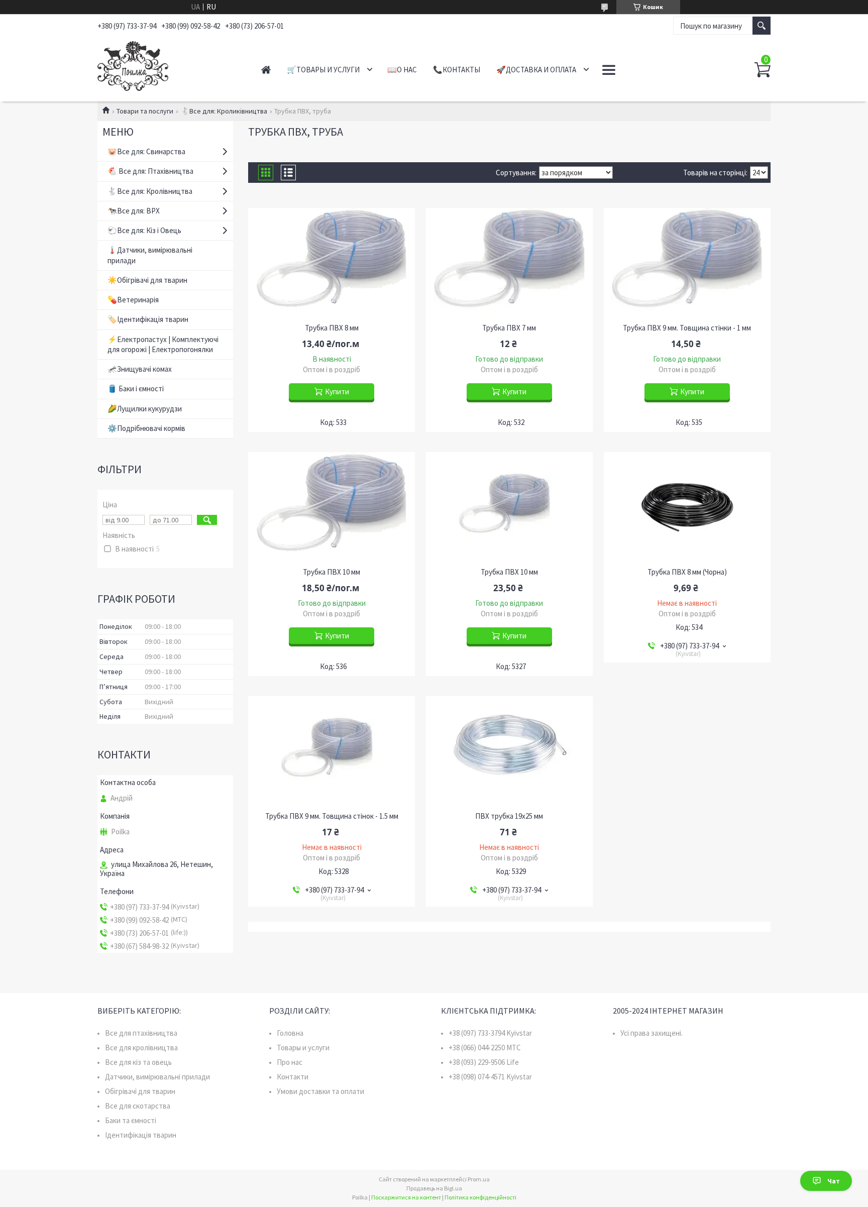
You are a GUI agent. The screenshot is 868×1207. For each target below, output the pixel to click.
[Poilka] (168, 64)
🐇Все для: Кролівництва (149, 191)
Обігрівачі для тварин (140, 1091)
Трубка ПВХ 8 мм (332, 328)
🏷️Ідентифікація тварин (147, 319)
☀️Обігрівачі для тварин (147, 280)
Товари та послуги (145, 111)
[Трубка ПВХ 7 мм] (509, 263)
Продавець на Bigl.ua (434, 1188)
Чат (833, 1180)
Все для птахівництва (141, 1033)
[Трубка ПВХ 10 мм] (331, 507)
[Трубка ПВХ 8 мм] (331, 263)
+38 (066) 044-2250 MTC (485, 1047)
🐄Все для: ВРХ (133, 210)
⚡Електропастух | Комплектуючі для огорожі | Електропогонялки (163, 344)
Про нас (289, 1062)
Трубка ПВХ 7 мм (509, 328)
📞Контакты (456, 69)
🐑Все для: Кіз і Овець (144, 230)
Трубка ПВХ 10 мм (331, 572)
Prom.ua (479, 1179)
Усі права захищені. (651, 1033)
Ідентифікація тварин (140, 1135)
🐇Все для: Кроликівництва (224, 111)
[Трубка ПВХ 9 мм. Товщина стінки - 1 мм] (687, 263)
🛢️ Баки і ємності (135, 388)
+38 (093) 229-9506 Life (484, 1062)
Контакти (292, 1076)
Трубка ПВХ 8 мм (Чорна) (687, 572)
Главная (266, 69)
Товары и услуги (303, 1047)
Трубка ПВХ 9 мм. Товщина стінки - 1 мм (687, 328)
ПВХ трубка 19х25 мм (509, 816)
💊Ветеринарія (133, 299)
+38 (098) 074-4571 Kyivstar (490, 1076)
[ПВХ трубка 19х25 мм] (509, 751)
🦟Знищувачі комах (139, 369)
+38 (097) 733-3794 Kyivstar (490, 1033)
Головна (290, 1033)
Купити (337, 391)
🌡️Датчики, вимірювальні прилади (149, 255)
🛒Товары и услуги (323, 69)
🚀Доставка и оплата (536, 69)
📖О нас (402, 69)
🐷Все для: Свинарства (146, 151)
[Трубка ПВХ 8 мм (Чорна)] (687, 507)
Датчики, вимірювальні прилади (157, 1076)
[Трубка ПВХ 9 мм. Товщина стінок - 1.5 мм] (331, 751)
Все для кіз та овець (138, 1062)
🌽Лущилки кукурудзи (144, 408)
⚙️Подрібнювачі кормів (146, 428)
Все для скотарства (137, 1106)
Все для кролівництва (141, 1047)
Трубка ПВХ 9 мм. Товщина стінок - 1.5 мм (331, 816)
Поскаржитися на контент (406, 1197)
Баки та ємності (130, 1120)
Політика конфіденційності (480, 1197)
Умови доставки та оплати (320, 1091)
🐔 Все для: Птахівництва (150, 171)
